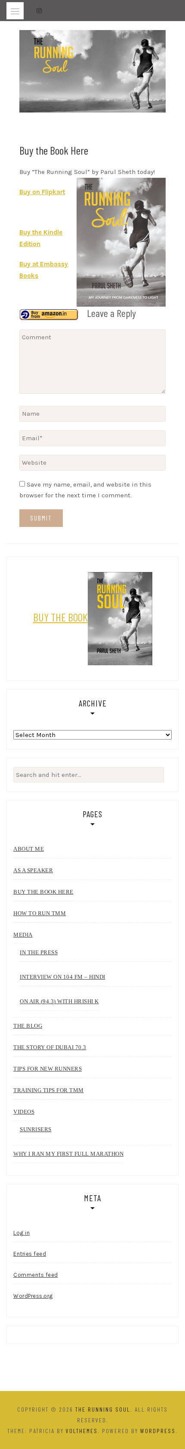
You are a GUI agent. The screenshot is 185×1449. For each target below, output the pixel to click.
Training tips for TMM (48, 1090)
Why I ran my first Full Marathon (68, 1154)
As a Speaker (33, 870)
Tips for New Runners (47, 1068)
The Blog (27, 1026)
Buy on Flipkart (42, 192)
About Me (28, 849)
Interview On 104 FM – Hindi (62, 977)
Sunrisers (36, 1129)
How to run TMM (39, 913)
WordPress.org (33, 1296)
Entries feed (29, 1254)
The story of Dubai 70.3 (49, 1047)
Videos (23, 1111)
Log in (21, 1233)
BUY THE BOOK (60, 617)
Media (23, 934)
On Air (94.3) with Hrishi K (59, 1001)
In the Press (39, 952)
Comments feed (35, 1275)
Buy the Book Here (43, 892)
